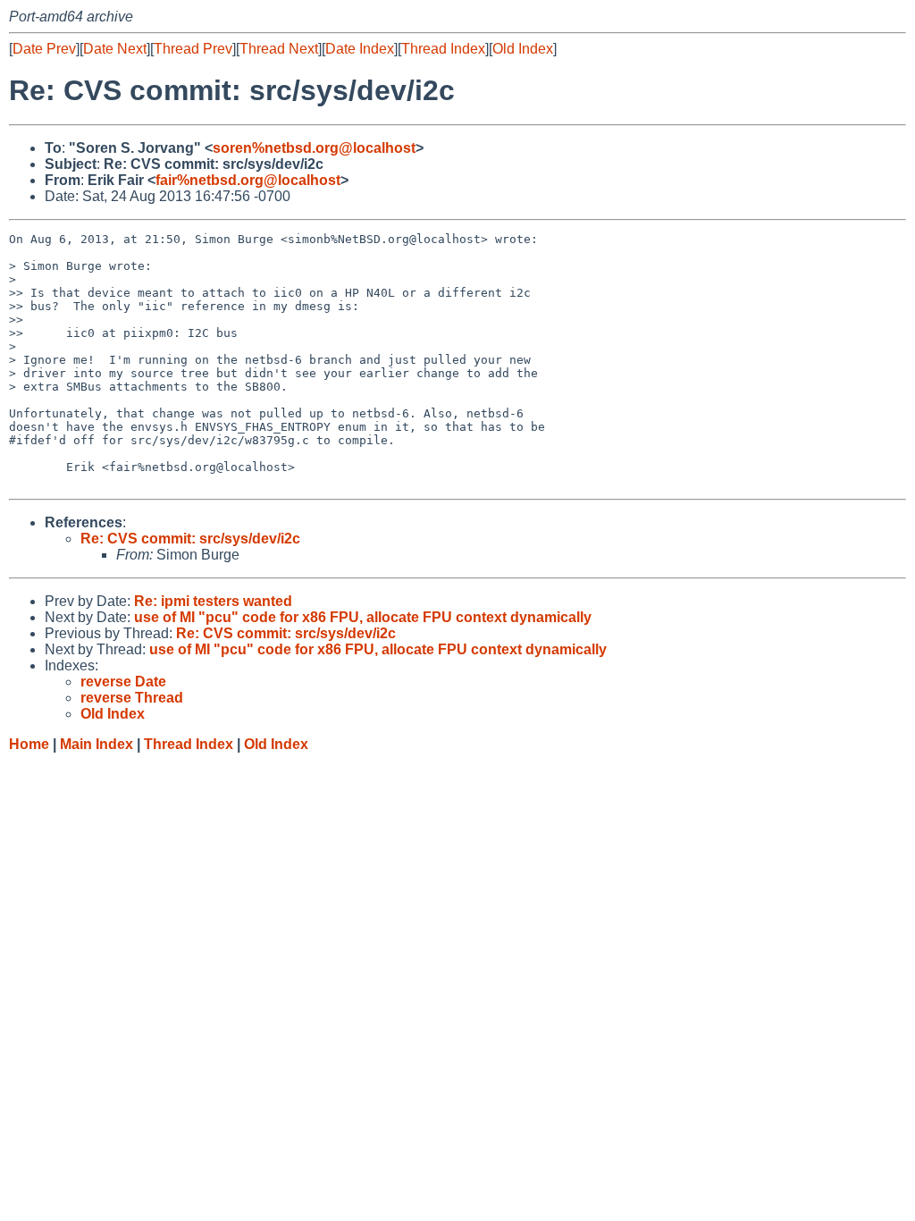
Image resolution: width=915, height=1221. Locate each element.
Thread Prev (193, 48)
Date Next (115, 48)
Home (29, 744)
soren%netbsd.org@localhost (314, 148)
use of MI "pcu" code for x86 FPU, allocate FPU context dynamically (363, 617)
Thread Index (443, 48)
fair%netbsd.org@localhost (247, 180)
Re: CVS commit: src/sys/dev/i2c (190, 538)
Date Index (359, 48)
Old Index (522, 48)
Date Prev (44, 48)
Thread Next (278, 48)
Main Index (96, 744)
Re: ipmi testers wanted (213, 601)
